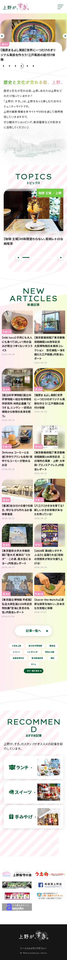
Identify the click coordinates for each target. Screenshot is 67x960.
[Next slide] (60, 257)
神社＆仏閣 (49, 651)
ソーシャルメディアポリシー (33, 948)
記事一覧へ (33, 630)
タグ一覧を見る (33, 670)
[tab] (3, 66)
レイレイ (16, 651)
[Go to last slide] (18, 257)
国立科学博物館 (35, 645)
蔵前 (53, 658)
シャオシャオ (32, 651)
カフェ (33, 664)
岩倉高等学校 (18, 658)
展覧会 (52, 645)
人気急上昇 (16, 645)
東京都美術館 (37, 658)
